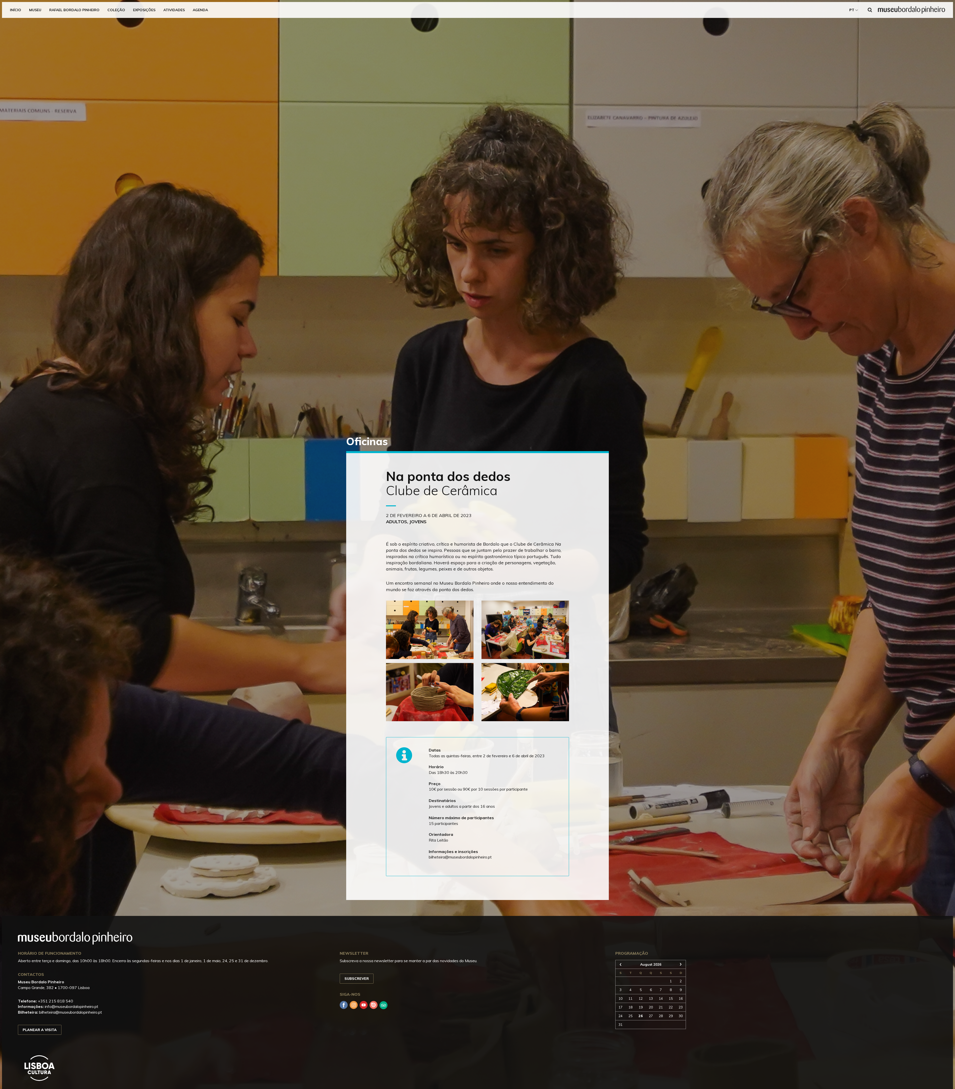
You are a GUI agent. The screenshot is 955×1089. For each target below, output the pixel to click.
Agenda (200, 10)
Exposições (144, 10)
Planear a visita (40, 1030)
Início (15, 10)
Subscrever (356, 978)
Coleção (116, 10)
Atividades (174, 10)
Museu (35, 10)
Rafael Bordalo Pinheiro (74, 10)
